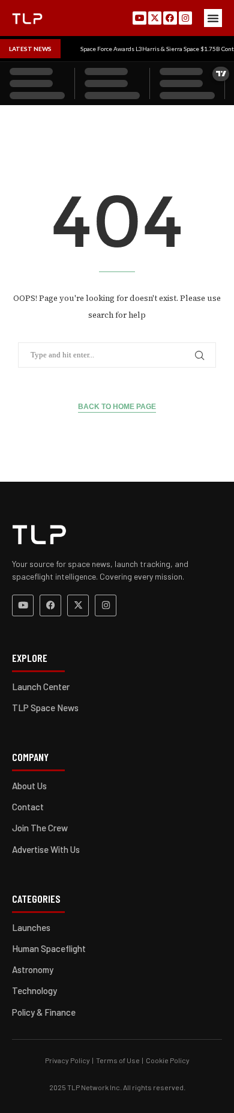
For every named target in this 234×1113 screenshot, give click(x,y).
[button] (213, 18)
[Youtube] (139, 18)
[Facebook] (169, 18)
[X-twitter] (154, 18)
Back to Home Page (117, 406)
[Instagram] (185, 18)
